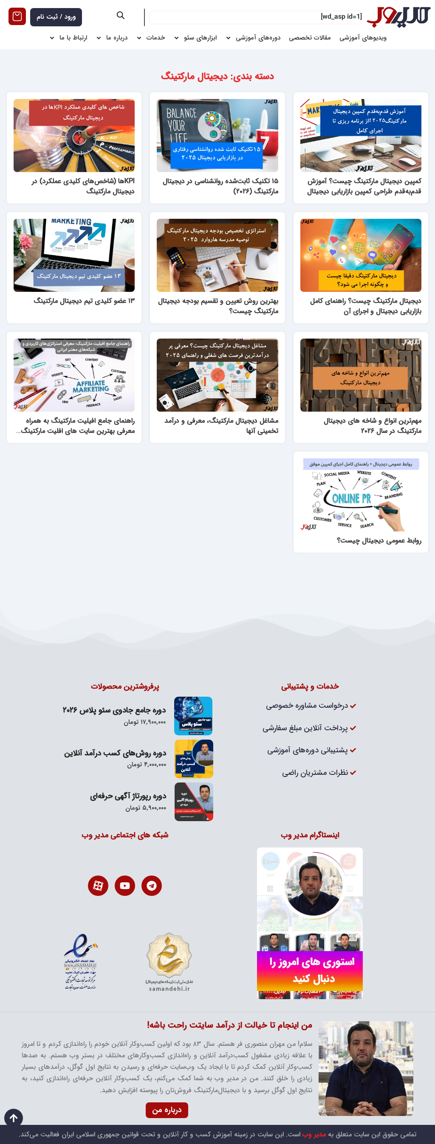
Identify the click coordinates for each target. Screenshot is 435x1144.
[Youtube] (125, 886)
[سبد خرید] (17, 16)
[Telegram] (151, 886)
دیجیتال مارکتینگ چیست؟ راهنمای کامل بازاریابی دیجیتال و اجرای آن (365, 306)
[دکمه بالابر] (13, 1118)
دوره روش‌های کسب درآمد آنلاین (115, 753)
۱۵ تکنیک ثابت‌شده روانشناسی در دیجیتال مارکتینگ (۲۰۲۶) (220, 186)
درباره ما (116, 38)
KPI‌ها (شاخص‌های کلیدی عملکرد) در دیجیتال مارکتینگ (83, 186)
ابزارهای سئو (200, 38)
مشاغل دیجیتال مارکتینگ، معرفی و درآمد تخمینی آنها (221, 425)
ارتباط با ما (73, 38)
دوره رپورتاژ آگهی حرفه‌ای (128, 796)
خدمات (156, 38)
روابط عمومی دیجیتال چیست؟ (379, 540)
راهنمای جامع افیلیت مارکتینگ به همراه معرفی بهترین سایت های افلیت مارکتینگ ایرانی (78, 430)
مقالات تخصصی (310, 38)
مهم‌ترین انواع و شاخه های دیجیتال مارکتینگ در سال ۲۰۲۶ (372, 425)
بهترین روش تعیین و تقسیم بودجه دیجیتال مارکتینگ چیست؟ (218, 306)
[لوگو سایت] (399, 17)
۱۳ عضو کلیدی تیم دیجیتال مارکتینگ (84, 301)
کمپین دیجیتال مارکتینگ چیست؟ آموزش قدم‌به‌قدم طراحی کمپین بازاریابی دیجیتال (364, 186)
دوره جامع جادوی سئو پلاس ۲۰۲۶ (114, 710)
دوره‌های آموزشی (258, 38)
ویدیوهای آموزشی (363, 38)
